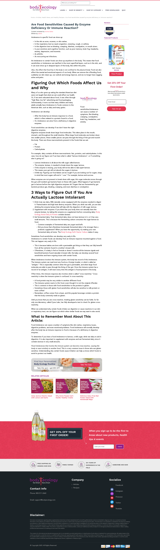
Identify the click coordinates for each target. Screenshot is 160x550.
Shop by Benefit (75, 10)
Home (33, 17)
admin (40, 33)
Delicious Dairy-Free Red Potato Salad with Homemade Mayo (89, 397)
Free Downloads (112, 10)
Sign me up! (116, 109)
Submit (120, 446)
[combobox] (75, 3)
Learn (62, 10)
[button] (127, 59)
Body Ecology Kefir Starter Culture (74, 232)
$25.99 (116, 70)
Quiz (123, 10)
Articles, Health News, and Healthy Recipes (50, 17)
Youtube (119, 509)
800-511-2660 (41, 493)
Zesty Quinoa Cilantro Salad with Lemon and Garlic (41, 397)
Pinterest (119, 497)
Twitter (118, 503)
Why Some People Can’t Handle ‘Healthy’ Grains (64, 397)
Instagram (119, 491)
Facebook (119, 485)
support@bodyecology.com (45, 500)
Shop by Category (93, 10)
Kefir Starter (116, 68)
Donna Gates (49, 31)
